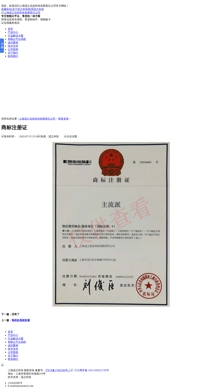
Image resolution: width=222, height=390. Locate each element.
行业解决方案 (15, 338)
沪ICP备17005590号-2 (58, 370)
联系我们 (13, 359)
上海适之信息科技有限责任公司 (37, 118)
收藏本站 (6, 9)
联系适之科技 (36, 9)
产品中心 (13, 335)
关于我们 (13, 355)
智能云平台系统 (17, 342)
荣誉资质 (63, 118)
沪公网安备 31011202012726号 (91, 370)
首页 (10, 331)
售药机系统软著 (21, 320)
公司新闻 (13, 352)
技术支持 (13, 348)
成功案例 (13, 345)
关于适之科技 (20, 9)
